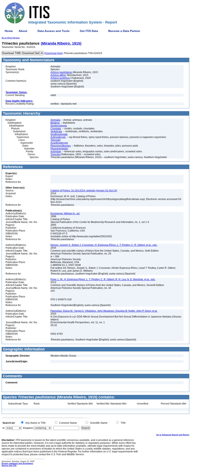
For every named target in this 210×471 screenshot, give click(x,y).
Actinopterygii (58, 137)
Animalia (55, 120)
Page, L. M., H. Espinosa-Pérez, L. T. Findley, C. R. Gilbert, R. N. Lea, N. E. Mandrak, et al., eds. (102, 279)
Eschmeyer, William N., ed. (65, 213)
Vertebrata (56, 131)
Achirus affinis (58, 75)
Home (9, 31)
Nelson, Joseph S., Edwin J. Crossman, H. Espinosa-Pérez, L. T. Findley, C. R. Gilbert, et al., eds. (103, 245)
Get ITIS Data (89, 31)
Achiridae (55, 151)
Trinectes (55, 154)
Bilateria (55, 122)
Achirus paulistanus (61, 72)
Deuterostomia (58, 125)
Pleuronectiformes (60, 145)
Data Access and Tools (54, 31)
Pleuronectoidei (59, 148)
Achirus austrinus (60, 78)
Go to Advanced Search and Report (172, 435)
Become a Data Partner (124, 31)
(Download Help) (53, 53)
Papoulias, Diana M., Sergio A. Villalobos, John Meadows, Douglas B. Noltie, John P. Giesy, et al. (104, 310)
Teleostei (55, 140)
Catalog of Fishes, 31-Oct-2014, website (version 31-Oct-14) (83, 190)
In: (3, 428)
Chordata (55, 128)
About (23, 31)
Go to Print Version (11, 38)
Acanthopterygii (59, 142)
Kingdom (28, 428)
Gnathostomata (58, 134)
